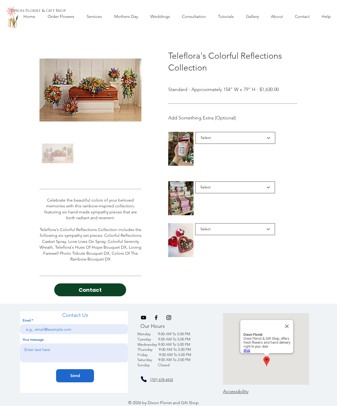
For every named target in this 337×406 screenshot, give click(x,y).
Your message (33, 339)
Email (27, 320)
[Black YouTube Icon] (143, 317)
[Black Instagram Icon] (169, 317)
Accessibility (236, 391)
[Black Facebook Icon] (156, 317)
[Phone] (143, 379)
